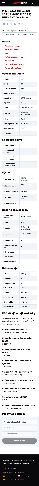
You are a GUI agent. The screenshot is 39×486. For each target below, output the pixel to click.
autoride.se (20, 479)
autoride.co (20, 472)
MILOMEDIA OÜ (15, 468)
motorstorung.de (10, 476)
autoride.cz (8, 472)
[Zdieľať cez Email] (22, 24)
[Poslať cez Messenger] (7, 24)
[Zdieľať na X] (11, 24)
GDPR (5, 464)
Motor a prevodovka (14, 57)
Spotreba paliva (12, 49)
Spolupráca (6, 460)
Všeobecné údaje (12, 46)
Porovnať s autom (13, 68)
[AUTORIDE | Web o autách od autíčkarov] (20, 3)
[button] (3, 3)
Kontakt (26, 464)
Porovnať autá (19, 441)
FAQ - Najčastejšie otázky (16, 64)
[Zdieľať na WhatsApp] (18, 24)
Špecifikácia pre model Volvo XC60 (15, 31)
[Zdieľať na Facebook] (3, 24)
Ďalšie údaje (10, 61)
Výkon (7, 53)
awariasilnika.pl (24, 476)
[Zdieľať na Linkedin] (15, 24)
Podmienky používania (19, 460)
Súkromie (32, 460)
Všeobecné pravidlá (15, 464)
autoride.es (8, 479)
